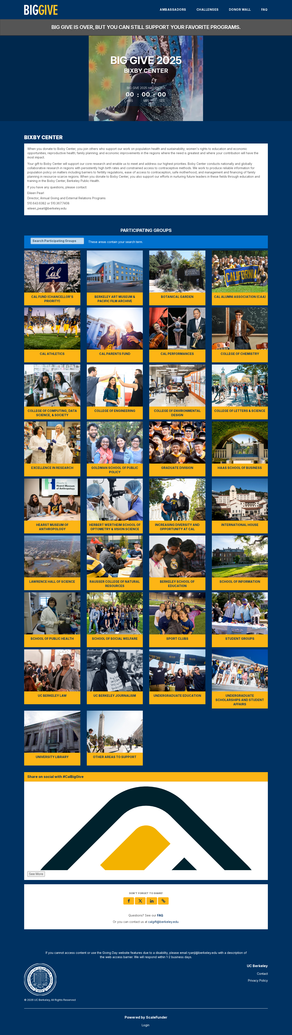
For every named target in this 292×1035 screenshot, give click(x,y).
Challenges (207, 9)
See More (36, 874)
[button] (163, 901)
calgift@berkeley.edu (163, 922)
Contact (262, 973)
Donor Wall (240, 9)
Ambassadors (173, 9)
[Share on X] (140, 901)
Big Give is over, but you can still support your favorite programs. (146, 27)
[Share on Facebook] (128, 901)
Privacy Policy (258, 980)
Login (145, 1025)
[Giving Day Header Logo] (41, 9)
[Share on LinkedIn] (151, 901)
